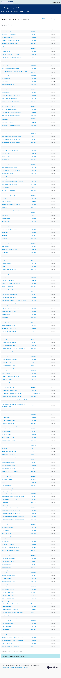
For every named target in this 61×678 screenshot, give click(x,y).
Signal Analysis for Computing (8, 558)
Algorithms (4, 48)
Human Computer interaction (8, 325)
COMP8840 (33, 414)
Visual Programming (6, 626)
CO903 (32, 331)
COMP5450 (33, 283)
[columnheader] (15, 29)
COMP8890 (33, 78)
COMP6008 (33, 125)
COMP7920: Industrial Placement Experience (11, 112)
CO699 (32, 187)
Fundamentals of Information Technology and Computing (14, 300)
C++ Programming (6, 78)
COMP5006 (33, 297)
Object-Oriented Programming (8, 465)
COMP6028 (33, 437)
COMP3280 (33, 320)
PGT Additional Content (7, 479)
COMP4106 (33, 153)
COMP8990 (33, 601)
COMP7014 (33, 462)
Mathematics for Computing (8, 423)
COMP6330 (33, 142)
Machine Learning (6, 417)
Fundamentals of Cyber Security (9, 297)
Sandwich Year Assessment (8, 544)
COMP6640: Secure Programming (9, 109)
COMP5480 (33, 581)
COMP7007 (33, 34)
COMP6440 (33, 553)
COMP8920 (33, 37)
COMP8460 (33, 81)
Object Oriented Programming (8, 462)
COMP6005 (33, 359)
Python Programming (6, 533)
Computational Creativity (7, 122)
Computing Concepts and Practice (9, 167)
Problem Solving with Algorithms (9, 488)
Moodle (19, 667)
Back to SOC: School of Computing (47, 19)
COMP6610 (33, 106)
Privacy (3, 482)
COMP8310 (33, 426)
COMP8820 (33, 40)
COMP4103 (33, 505)
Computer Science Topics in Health (9, 145)
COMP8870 (33, 640)
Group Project (5, 317)
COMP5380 (33, 193)
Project (3, 522)
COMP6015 (33, 370)
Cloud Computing (5, 81)
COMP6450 (33, 409)
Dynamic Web (5, 252)
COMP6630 (33, 516)
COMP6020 (33, 176)
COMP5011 (33, 306)
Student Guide (24, 667)
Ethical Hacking (5, 266)
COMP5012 (33, 229)
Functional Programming (7, 286)
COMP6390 (33, 263)
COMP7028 (33, 440)
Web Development (6, 632)
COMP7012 (33, 443)
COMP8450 (33, 459)
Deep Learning (5, 232)
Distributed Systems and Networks (9, 249)
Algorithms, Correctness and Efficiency (10, 54)
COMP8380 (33, 376)
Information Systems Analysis (8, 365)
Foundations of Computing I (8, 277)
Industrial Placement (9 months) (9, 337)
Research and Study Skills (7, 536)
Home (2, 11)
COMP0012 (33, 499)
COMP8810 (33, 465)
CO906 (32, 334)
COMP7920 (33, 112)
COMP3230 (33, 227)
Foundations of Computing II (8, 280)
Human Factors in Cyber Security (9, 328)
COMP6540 (33, 623)
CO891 (32, 474)
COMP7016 (33, 204)
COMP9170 (33, 345)
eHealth (3, 255)
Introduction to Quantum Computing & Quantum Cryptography (16, 399)
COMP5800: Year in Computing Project (10, 101)
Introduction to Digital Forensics (9, 382)
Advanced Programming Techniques (10, 43)
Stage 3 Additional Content (8, 598)
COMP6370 (33, 428)
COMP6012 (33, 519)
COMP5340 (33, 402)
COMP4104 (33, 379)
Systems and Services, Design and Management (13, 603)
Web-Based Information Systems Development (12, 637)
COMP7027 (33, 354)
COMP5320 (33, 221)
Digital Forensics (5, 246)
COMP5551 (33, 145)
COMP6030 (33, 317)
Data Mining (4, 207)
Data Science (5, 215)
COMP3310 (33, 626)
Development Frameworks (8, 243)
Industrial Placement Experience (9, 342)
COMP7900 (33, 544)
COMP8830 (33, 606)
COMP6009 (33, 89)
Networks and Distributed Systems (9, 451)
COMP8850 (33, 530)
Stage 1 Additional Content (8, 592)
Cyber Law (4, 198)
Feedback (22, 11)
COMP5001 (33, 224)
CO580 (32, 646)
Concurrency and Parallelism (8, 190)
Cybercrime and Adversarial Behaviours (11, 204)
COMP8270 (33, 491)
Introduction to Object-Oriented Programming (12, 393)
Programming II (5, 505)
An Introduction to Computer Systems (10, 60)
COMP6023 (33, 351)
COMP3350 (33, 423)
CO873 (32, 454)
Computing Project (6, 187)
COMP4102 (33, 325)
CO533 (32, 365)
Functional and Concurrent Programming (11, 283)
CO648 (32, 603)
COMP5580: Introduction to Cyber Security (11, 95)
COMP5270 (33, 471)
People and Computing (7, 476)
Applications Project (6, 65)
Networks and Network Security (9, 454)
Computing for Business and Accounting (11, 170)
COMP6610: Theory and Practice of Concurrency (12, 106)
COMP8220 (33, 118)
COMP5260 (33, 249)
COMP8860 (33, 572)
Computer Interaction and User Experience (11, 136)
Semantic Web (5, 553)
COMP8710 (33, 31)
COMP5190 (33, 615)
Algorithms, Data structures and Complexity (11, 57)
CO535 (32, 405)
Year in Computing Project (7, 643)
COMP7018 (33, 266)
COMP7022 (33, 496)
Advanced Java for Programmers (9, 31)
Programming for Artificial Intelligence (10, 491)
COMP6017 (33, 561)
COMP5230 (33, 303)
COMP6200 (33, 539)
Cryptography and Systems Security (10, 195)
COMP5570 (33, 159)
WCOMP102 (33, 595)
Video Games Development (8, 620)
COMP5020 (33, 643)
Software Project (5, 587)
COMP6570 (33, 373)
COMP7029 (33, 68)
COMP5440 (33, 445)
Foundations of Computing (8, 275)
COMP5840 (33, 589)
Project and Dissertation (7, 524)
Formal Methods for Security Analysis (10, 272)
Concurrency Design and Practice (9, 193)
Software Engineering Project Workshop (11, 584)
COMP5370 (33, 286)
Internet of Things (6, 370)
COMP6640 (33, 109)
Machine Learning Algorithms (8, 420)
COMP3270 (33, 629)
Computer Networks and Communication (11, 139)
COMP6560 (33, 131)
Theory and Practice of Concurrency (10, 609)
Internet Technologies (7, 379)
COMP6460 (33, 173)
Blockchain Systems (6, 75)
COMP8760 (33, 148)
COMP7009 (33, 195)
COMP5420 (33, 300)
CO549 (32, 362)
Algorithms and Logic (6, 51)
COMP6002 (33, 431)
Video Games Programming (8, 623)
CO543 (32, 451)
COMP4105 (33, 275)
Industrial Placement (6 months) (9, 334)
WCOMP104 (33, 479)
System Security (5, 601)
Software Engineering (6, 567)
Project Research (5, 530)
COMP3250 (33, 280)
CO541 (32, 468)
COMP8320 (33, 210)
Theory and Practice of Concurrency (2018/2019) (12, 612)
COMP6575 (33, 75)
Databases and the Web (7, 227)
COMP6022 (33, 342)
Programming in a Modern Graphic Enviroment (12, 507)
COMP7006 (33, 399)
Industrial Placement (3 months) (9, 331)
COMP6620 (33, 558)
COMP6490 (33, 207)
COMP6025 (33, 241)
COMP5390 (33, 635)
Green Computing (6, 314)
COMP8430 (33, 269)
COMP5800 (33, 101)
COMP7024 (33, 567)
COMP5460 (33, 368)
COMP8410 (33, 198)
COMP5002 (33, 289)
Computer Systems (6, 153)
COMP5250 (33, 252)
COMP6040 (33, 218)
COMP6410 (33, 133)
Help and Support (56, 2)
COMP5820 (33, 104)
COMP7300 (33, 527)
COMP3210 (33, 385)
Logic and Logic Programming (8, 414)
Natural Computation (6, 428)
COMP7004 (33, 212)
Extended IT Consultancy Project (9, 269)
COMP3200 (33, 396)
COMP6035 (33, 541)
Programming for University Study (9, 499)
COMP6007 (33, 179)
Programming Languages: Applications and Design (13, 516)
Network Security (5, 443)
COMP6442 (33, 547)
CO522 (32, 57)
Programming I (5, 502)
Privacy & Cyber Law (6, 485)
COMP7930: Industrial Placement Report (10, 115)
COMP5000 (33, 48)
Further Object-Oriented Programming (10, 308)
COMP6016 (33, 510)
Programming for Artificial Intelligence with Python (13, 496)
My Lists (7, 11)
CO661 (32, 612)
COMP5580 (33, 95)
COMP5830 (33, 63)
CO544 (32, 448)
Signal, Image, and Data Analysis (9, 561)
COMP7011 (33, 246)
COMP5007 (33, 587)
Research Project (5, 539)
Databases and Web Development (9, 229)
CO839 (32, 215)
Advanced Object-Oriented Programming (11, 40)
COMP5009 (33, 564)
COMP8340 (33, 618)
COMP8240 (33, 482)
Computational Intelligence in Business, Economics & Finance (15, 128)
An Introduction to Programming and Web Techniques (14, 63)
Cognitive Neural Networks (8, 84)
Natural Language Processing (8, 437)
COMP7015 (33, 162)
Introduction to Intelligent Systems (9, 387)
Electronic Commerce (6, 263)
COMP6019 (33, 620)
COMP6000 (33, 522)
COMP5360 (33, 43)
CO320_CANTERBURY (35, 393)
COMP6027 (33, 356)
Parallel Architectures (6, 474)
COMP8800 (33, 524)
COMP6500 (33, 412)
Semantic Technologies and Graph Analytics (11, 547)
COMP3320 (33, 167)
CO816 (32, 260)
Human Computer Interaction (8, 320)
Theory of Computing (6, 615)
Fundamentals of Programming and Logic (11, 303)
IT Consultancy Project (7, 412)
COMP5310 (33, 578)
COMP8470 (33, 314)
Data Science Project (6, 218)
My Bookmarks (14, 11)
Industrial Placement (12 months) (9, 339)
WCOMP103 (33, 598)
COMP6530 (33, 311)
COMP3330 (33, 65)
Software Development (7, 564)
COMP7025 (33, 637)
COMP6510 (33, 536)
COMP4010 (33, 507)
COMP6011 (33, 139)
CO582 (32, 136)
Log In (27, 11)
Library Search (13, 667)
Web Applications (6, 629)
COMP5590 (33, 98)
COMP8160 (33, 258)
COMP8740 (33, 457)
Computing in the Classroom (8, 173)
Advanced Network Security (8, 37)
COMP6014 (33, 550)
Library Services (6, 667)
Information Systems (6, 362)
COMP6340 (33, 150)
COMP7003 (33, 92)
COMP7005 (33, 255)
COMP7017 (33, 235)
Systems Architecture (6, 606)
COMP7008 (33, 51)
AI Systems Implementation (8, 46)
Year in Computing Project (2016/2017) (10, 646)
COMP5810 (33, 60)
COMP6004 (33, 420)
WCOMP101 (33, 592)
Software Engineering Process (8, 581)
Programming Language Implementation (11, 510)
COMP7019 (33, 417)
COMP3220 (33, 277)
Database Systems (6, 221)
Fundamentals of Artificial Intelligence (10, 294)
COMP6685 (33, 232)
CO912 (32, 339)
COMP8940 (33, 243)
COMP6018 (33, 609)
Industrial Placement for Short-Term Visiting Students (14, 348)
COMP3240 (33, 156)
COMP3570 (33, 170)
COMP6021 (33, 272)
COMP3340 (33, 476)
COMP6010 (33, 128)
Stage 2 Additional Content (8, 595)
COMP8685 (33, 238)
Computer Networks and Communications (11, 142)
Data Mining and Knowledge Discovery (10, 210)
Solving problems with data (8, 589)
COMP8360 (33, 84)
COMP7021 (33, 485)
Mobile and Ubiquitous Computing (9, 426)
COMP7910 (33, 348)
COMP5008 (33, 632)
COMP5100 (33, 570)
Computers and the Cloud (7, 164)
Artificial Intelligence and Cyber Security (10, 68)
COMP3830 (33, 488)
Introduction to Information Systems (10, 385)
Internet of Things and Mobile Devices (10, 376)
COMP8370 (33, 434)
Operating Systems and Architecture (10, 471)
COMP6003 (33, 575)
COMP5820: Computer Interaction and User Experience (14, 104)
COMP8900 (33, 190)
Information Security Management (9, 354)
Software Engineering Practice (8, 575)
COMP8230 (33, 382)
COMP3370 (33, 164)
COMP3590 (33, 493)
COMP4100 (33, 502)
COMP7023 (33, 533)
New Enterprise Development (8, 459)
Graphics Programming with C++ (9, 311)
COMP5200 (33, 308)
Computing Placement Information (9, 184)
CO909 (32, 337)
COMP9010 (33, 555)
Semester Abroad (6, 555)
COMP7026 (33, 328)
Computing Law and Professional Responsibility (12, 179)
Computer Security (6, 148)
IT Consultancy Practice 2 (7, 409)
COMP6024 (33, 201)
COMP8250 (33, 390)
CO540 (32, 584)
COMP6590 (33, 122)
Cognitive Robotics (6, 89)
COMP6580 (33, 513)
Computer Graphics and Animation (9, 133)
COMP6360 (33, 87)
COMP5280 (33, 387)
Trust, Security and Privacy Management (11, 618)
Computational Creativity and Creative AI (11, 125)
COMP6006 (33, 72)
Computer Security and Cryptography (10, 150)
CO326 (32, 291)
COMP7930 (33, 115)
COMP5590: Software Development (9, 98)
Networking (4, 445)
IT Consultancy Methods (7, 402)
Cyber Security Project (7, 201)
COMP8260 (33, 46)
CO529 (32, 322)
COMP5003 (33, 294)
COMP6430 (33, 181)
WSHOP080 (33, 184)
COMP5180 (33, 54)
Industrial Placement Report (8, 351)
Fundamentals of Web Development (10, 306)
